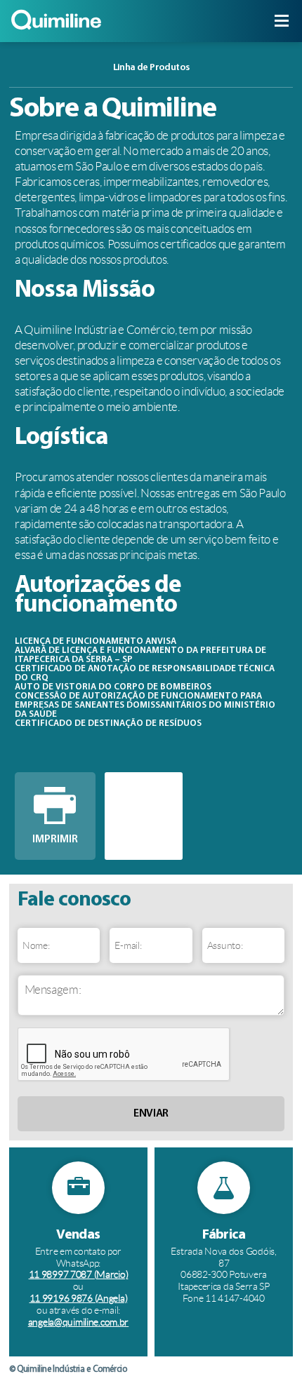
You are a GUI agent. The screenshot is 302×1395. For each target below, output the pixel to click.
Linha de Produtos (202, 67)
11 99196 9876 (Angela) (78, 1298)
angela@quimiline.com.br (78, 1322)
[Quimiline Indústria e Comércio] (56, 30)
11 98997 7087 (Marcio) (79, 1274)
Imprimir (55, 839)
